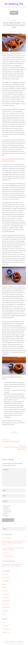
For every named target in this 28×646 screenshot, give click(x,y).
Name (5, 490)
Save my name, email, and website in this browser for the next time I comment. (7, 510)
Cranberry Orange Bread (10, 440)
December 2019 (6, 600)
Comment (6, 469)
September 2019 (6, 607)
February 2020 (5, 594)
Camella (4, 564)
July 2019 (4, 614)
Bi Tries (14, 20)
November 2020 (6, 577)
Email (5, 495)
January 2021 (5, 574)
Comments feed (6, 629)
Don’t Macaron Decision (7, 556)
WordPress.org (5, 632)
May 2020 (4, 584)
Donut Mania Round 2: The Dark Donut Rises (15, 447)
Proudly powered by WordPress (14, 641)
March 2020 (5, 590)
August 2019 (5, 610)
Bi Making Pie (14, 4)
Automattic (19, 643)
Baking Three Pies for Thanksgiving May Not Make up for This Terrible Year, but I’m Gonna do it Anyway (14, 543)
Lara (19, 31)
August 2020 (5, 580)
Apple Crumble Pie (6, 537)
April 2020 (4, 587)
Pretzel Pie (4, 553)
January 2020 (5, 597)
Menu (15, 12)
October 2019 (5, 604)
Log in (3, 622)
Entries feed (5, 625)
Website (5, 501)
